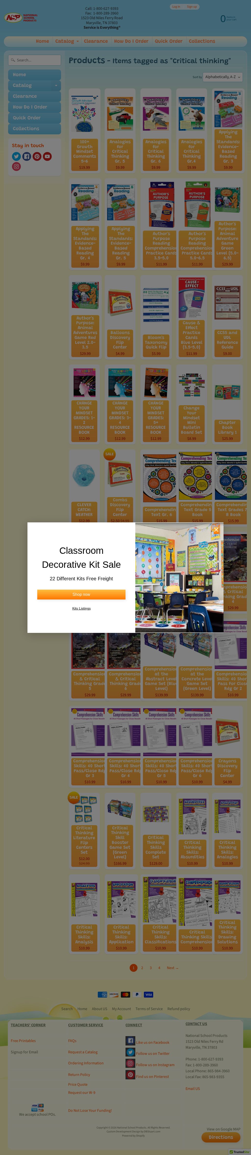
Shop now (81, 594)
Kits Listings (81, 608)
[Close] (216, 530)
